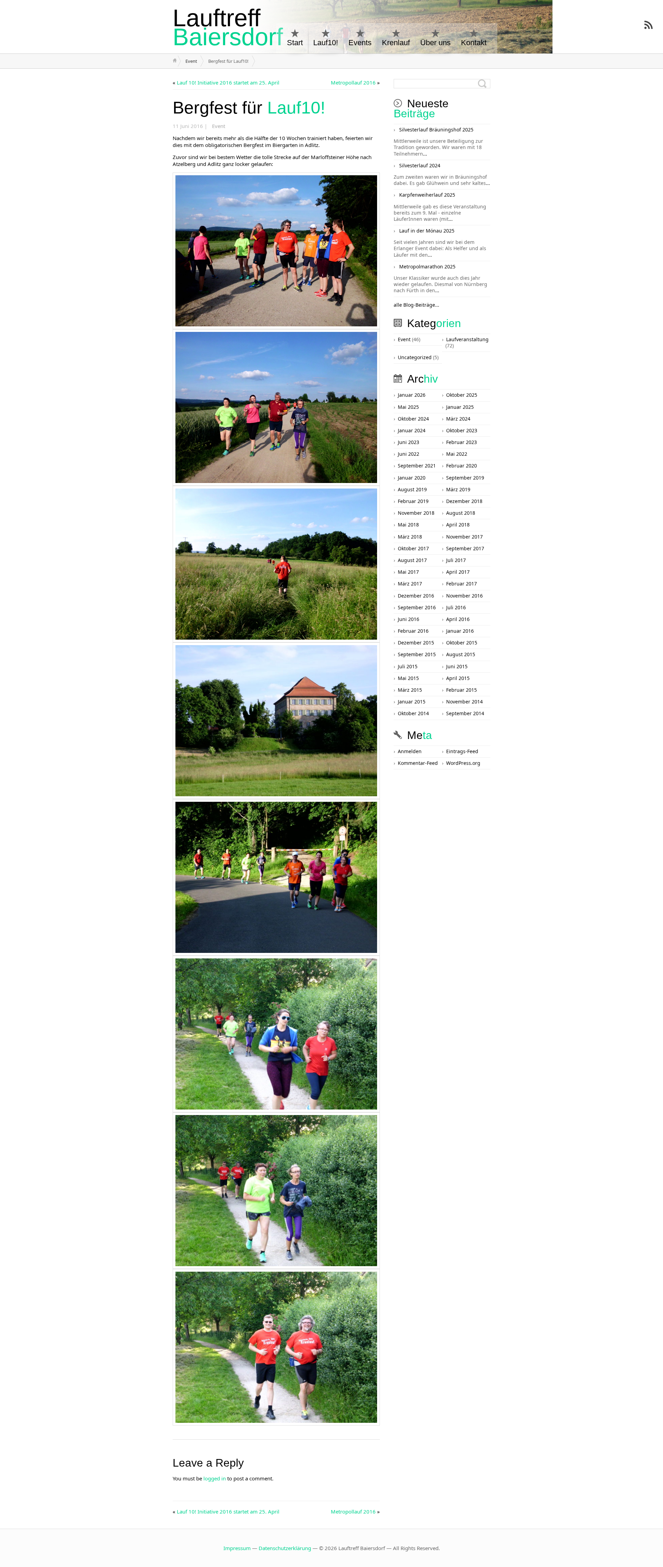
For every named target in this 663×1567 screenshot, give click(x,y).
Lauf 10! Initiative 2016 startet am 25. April (228, 82)
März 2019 (458, 489)
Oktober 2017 (413, 548)
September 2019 (465, 477)
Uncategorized (415, 357)
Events (360, 42)
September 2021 (417, 465)
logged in (214, 1478)
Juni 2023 (408, 442)
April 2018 (458, 524)
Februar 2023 (461, 442)
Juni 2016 (408, 619)
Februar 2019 (413, 501)
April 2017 (458, 572)
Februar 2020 (461, 465)
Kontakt (474, 42)
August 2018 (460, 513)
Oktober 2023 (461, 430)
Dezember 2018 (464, 501)
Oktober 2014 (413, 713)
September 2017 (465, 548)
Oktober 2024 (413, 418)
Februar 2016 (413, 631)
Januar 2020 (411, 477)
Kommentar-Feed (418, 763)
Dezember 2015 (416, 642)
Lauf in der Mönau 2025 (426, 230)
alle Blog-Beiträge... (416, 305)
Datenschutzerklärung (285, 1548)
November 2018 (416, 513)
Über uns (435, 42)
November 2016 (464, 595)
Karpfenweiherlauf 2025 (427, 194)
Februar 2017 (461, 583)
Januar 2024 (411, 430)
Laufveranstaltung (467, 339)
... (425, 153)
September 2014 (465, 713)
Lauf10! (325, 42)
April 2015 (458, 678)
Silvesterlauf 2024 (419, 165)
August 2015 (460, 654)
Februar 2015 (461, 690)
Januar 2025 (460, 407)
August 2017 (412, 560)
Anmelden (410, 751)
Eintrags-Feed (462, 751)
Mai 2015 (408, 678)
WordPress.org (463, 763)
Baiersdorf (228, 27)
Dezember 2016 (416, 595)
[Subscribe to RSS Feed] (648, 25)
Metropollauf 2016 (353, 82)
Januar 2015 (411, 701)
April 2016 (458, 619)
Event (191, 61)
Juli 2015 (407, 666)
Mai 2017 (408, 572)
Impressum (237, 1548)
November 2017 (464, 536)
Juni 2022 (408, 454)
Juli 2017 (456, 560)
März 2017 (410, 583)
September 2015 (417, 654)
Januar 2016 (460, 631)
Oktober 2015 (461, 642)
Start (295, 42)
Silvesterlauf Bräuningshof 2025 (436, 129)
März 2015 (410, 690)
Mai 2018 (408, 524)
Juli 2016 (456, 607)
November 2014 (464, 701)
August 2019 (412, 489)
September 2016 (417, 607)
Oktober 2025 (461, 395)
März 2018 (410, 536)
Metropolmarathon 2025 (427, 266)
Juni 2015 (457, 666)
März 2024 (458, 418)
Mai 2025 (408, 407)
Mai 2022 (456, 454)
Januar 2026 (411, 395)
